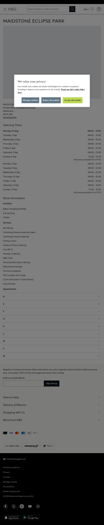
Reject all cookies (51, 100)
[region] (52, 91)
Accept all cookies (72, 100)
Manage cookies (30, 100)
